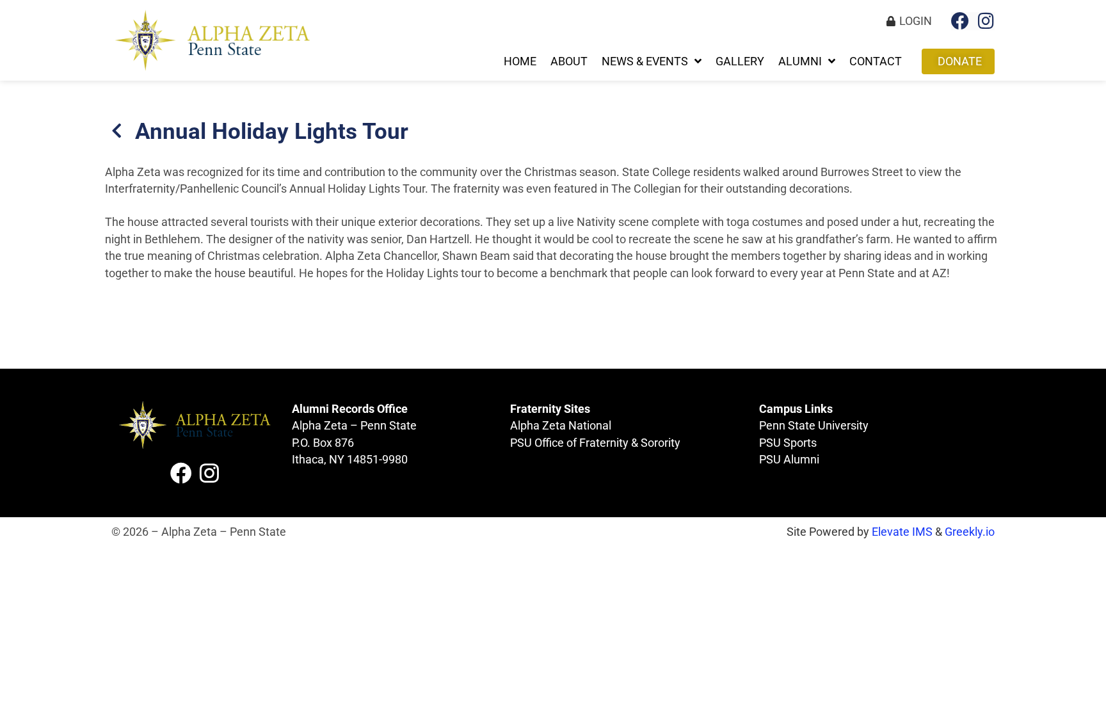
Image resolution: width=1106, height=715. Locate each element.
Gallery (740, 61)
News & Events (645, 61)
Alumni (800, 61)
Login (915, 21)
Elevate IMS (902, 532)
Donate (960, 61)
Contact (875, 61)
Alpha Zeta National (560, 425)
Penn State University (814, 425)
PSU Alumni (789, 459)
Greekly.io (970, 532)
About (569, 61)
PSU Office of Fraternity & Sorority (595, 443)
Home (520, 61)
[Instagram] (986, 21)
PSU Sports (788, 443)
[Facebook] (960, 21)
